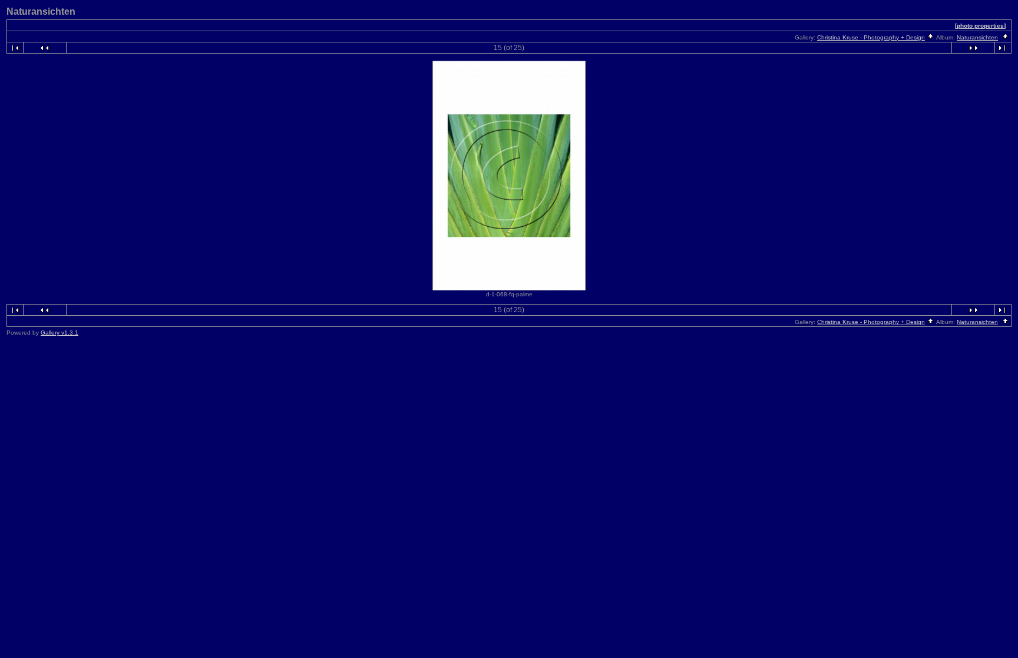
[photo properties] (980, 25)
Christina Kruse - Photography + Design (871, 37)
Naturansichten (977, 37)
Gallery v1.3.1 (59, 332)
